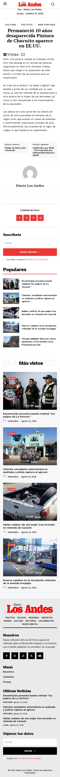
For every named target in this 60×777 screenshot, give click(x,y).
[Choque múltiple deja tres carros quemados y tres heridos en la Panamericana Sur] (11, 341)
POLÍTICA (27, 24)
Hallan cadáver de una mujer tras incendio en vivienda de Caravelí (39, 313)
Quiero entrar (28, 252)
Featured (7, 702)
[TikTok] (23, 655)
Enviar (28, 751)
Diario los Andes (33, 9)
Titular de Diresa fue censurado (15, 149)
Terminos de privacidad (29, 758)
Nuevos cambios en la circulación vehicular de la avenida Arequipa (39, 327)
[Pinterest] (33, 218)
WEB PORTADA (46, 24)
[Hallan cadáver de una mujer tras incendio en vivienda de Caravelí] (11, 312)
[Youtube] (39, 655)
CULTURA (10, 24)
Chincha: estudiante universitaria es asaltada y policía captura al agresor (39, 298)
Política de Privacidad (37, 259)
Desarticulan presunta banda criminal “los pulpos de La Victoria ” (37, 283)
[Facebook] (19, 218)
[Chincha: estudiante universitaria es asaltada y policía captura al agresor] (11, 298)
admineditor (13, 421)
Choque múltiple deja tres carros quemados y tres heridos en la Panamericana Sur (39, 341)
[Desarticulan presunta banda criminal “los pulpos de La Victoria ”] (11, 284)
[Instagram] (14, 655)
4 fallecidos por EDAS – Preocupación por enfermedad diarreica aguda (43, 151)
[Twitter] (26, 218)
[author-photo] (5, 421)
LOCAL (6, 725)
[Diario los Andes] (30, 173)
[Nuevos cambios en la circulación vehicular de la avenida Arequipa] (11, 327)
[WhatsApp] (41, 218)
